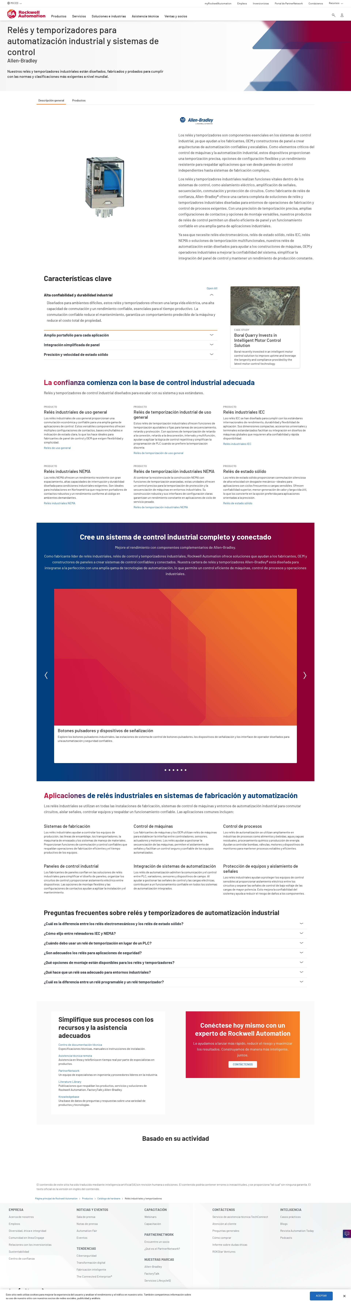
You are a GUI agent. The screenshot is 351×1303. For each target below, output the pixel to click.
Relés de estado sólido (237, 503)
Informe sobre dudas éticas (229, 1244)
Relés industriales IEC (237, 444)
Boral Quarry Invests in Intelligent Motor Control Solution (261, 290)
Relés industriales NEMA (59, 503)
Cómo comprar (221, 1237)
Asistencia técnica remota (75, 1055)
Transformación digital (91, 1262)
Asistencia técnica (145, 16)
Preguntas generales (225, 1230)
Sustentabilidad (19, 1251)
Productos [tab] (79, 100)
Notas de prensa (87, 1223)
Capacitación (152, 1223)
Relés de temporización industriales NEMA (161, 507)
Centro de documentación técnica (80, 1044)
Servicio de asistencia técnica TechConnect (240, 1216)
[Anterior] (46, 676)
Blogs (284, 1223)
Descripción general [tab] (51, 100)
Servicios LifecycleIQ (157, 1280)
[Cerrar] (344, 1296)
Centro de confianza (22, 1258)
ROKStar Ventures (223, 1251)
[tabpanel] (175, 637)
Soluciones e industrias (109, 16)
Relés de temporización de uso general (158, 453)
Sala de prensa (86, 1216)
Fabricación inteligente (91, 1269)
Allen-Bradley (153, 1266)
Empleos (14, 1223)
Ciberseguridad (87, 1255)
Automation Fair (87, 1230)
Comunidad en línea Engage (26, 1237)
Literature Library (69, 1081)
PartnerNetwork (68, 1070)
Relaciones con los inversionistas (30, 1244)
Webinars (150, 1216)
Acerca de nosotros (21, 1216)
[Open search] (333, 16)
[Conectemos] (347, 1234)
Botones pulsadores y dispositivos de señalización (86, 591)
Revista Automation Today (297, 1230)
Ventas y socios (176, 16)
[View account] (342, 16)
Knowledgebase (68, 1096)
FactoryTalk (151, 1273)
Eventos (82, 1237)
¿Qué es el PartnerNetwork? (162, 1248)
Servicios (79, 16)
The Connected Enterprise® (94, 1276)
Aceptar (321, 1296)
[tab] (165, 770)
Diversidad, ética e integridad (27, 1230)
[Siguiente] (305, 676)
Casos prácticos (290, 1216)
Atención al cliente (224, 1223)
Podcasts (286, 1237)
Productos (58, 16)
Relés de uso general (57, 448)
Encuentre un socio (156, 1241)
